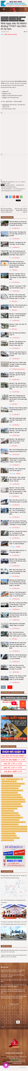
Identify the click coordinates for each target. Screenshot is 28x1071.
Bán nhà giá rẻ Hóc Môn (7, 810)
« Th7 (2, 1027)
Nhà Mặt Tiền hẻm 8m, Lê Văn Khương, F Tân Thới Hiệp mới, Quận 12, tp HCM (18, 430)
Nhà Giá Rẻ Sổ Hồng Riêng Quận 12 (8, 186)
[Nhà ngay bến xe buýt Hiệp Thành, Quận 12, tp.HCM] (5, 625)
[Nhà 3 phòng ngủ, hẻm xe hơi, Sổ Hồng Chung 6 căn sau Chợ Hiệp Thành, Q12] (5, 615)
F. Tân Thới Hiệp (13, 18)
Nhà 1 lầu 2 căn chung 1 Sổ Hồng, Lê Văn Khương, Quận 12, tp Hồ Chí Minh (17, 571)
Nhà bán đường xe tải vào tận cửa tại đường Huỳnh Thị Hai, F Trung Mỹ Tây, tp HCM (18, 223)
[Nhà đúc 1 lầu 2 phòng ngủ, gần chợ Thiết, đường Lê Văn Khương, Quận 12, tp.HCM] (5, 296)
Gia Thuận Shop (11, 952)
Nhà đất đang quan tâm (13, 20)
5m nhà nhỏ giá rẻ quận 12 (13, 779)
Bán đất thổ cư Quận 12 (7, 840)
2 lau (3, 779)
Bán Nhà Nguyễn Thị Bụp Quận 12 (10, 824)
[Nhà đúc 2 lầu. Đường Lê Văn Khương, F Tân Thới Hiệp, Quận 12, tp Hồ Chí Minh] (5, 677)
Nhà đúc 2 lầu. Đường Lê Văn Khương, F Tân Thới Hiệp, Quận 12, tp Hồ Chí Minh (17, 677)
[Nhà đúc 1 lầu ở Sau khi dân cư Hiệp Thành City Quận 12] (5, 307)
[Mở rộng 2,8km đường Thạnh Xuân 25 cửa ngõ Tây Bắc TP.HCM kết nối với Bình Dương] (13, 888)
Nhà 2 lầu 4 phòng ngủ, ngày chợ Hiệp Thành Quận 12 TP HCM (17, 420)
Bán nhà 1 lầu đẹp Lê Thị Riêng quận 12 (11, 794)
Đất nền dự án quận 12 (13, 17)
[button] (26, 9)
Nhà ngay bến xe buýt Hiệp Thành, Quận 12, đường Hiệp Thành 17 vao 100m (17, 460)
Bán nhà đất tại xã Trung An (8, 833)
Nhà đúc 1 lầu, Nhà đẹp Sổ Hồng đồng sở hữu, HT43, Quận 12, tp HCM (17, 441)
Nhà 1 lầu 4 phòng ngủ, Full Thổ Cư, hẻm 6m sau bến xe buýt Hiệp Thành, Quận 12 (17, 252)
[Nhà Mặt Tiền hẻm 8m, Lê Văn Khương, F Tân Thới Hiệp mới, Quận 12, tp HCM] (5, 430)
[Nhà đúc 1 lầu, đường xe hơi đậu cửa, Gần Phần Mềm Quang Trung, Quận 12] (5, 343)
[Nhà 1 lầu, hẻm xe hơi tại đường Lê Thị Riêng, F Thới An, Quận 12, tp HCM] (5, 667)
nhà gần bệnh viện (20, 185)
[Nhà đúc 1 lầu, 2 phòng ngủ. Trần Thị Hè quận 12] (5, 470)
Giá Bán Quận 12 (4, 20)
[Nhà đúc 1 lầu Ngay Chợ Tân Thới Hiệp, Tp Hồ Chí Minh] (5, 244)
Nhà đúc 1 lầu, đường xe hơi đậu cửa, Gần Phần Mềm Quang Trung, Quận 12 (17, 343)
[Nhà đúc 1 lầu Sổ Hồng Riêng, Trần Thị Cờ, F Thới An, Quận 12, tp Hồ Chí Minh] (5, 656)
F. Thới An (19, 18)
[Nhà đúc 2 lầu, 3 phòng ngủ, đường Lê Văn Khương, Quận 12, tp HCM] (5, 561)
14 (18, 1016)
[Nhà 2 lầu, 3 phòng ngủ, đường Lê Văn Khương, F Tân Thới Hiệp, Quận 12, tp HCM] (5, 604)
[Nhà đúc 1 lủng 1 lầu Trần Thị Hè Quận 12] (5, 326)
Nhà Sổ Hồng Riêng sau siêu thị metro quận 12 (11, 190)
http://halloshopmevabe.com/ (13, 950)
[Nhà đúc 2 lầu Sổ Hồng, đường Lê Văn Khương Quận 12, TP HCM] (5, 409)
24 (2, 1022)
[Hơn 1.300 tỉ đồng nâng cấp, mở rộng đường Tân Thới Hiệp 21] (13, 911)
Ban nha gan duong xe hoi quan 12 (10, 788)
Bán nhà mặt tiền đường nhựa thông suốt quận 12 (13, 822)
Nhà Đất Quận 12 (4, 17)
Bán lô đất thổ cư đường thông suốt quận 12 (12, 790)
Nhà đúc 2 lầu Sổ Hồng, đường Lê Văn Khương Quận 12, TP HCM (18, 409)
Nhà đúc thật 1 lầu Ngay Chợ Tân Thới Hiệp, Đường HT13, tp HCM (17, 233)
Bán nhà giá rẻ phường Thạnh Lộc (10, 813)
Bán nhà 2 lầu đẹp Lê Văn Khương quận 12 (12, 806)
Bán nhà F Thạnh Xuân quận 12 (9, 808)
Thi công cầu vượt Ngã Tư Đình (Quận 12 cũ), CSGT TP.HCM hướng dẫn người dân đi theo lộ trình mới (14, 923)
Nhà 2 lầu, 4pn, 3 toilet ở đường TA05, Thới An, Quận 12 (21, 210)
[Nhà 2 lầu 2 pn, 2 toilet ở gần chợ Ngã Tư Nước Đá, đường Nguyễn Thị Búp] (5, 364)
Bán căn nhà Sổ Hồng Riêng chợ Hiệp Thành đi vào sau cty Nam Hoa (7, 210)
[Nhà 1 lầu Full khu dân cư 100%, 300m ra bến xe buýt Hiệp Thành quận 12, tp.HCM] (5, 634)
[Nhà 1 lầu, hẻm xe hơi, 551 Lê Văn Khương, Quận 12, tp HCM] (5, 502)
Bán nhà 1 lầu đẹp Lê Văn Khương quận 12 (12, 797)
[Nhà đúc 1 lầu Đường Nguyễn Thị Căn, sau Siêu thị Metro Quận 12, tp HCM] (5, 315)
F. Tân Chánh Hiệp (4, 18)
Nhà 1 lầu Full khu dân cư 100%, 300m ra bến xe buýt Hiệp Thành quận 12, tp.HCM (17, 634)
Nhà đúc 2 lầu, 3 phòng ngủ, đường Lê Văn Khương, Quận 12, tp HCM (17, 560)
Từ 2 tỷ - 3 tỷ (21, 20)
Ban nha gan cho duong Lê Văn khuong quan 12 (13, 783)
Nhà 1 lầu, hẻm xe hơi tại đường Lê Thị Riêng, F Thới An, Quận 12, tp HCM (17, 667)
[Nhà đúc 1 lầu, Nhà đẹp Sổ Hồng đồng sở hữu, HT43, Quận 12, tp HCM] (5, 441)
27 (14, 1022)
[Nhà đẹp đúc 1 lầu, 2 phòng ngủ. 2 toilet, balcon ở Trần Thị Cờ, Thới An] (5, 479)
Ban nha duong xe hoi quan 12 (9, 781)
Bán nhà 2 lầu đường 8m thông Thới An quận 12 (13, 799)
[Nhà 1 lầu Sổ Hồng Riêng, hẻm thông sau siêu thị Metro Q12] (5, 451)
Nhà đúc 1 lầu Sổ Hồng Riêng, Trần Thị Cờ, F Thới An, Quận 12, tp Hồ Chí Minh (18, 656)
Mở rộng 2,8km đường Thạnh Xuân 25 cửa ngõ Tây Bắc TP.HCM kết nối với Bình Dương (14, 877)
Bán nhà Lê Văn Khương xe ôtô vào (10, 819)
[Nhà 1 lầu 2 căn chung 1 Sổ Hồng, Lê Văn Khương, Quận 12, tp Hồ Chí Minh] (5, 571)
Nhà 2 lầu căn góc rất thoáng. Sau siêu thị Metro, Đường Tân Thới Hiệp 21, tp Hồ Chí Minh (18, 522)
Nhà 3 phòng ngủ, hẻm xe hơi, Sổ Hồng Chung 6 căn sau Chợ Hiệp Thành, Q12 (18, 615)
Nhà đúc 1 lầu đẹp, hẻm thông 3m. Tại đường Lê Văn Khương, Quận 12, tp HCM (18, 533)
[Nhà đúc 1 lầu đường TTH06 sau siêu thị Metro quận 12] (5, 288)
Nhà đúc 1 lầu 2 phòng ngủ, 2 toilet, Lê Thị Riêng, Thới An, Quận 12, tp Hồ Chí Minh (17, 594)
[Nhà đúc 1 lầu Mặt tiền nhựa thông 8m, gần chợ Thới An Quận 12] (5, 374)
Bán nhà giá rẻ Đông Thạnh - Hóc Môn (11, 815)
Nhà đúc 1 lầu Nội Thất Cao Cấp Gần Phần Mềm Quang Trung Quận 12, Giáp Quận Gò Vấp (14, 997)
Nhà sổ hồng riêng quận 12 (19, 188)
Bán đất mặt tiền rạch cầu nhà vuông (10, 837)
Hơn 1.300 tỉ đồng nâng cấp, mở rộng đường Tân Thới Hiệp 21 (13, 901)
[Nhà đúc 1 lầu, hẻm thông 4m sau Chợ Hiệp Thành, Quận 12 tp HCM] (5, 354)
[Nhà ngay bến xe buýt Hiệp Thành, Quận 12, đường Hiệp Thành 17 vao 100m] (5, 460)
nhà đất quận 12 (18, 181)
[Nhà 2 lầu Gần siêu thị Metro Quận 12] (5, 334)
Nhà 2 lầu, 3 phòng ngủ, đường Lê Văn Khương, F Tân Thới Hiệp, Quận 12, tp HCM (18, 604)
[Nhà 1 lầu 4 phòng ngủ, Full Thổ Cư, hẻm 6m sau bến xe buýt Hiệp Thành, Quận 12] (5, 253)
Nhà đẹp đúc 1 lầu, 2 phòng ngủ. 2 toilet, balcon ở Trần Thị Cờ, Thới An (17, 479)
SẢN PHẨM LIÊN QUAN (7, 217)
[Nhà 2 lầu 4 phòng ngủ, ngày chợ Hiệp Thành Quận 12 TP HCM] (5, 420)
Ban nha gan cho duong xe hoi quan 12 (11, 785)
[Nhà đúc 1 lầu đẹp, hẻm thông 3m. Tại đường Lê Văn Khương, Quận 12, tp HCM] (5, 533)
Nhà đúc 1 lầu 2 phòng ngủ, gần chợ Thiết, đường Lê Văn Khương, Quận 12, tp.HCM (17, 296)
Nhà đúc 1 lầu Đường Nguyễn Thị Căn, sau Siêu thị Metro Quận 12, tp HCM (17, 315)
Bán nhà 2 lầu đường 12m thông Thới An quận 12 (13, 801)
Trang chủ (3, 13)
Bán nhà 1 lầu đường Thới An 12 (9, 792)
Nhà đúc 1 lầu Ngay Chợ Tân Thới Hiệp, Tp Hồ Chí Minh (14, 980)
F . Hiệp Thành (22, 17)
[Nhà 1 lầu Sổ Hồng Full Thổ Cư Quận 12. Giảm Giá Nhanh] (5, 543)
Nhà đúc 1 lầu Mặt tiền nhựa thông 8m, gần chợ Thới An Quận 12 (17, 374)
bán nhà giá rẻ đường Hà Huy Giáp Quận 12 (12, 817)
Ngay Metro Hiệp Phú (10, 185)
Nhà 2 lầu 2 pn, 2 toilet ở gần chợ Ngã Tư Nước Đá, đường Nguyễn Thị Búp (17, 364)
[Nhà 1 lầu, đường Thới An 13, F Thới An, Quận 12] (5, 552)
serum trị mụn (9, 956)
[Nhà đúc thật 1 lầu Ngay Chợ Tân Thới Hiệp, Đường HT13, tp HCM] (5, 234)
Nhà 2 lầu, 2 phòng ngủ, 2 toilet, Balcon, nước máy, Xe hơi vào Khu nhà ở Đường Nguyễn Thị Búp (13, 991)
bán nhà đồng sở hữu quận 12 (9, 835)
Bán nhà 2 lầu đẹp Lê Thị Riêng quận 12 (11, 803)
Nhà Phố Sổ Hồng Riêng (6, 188)
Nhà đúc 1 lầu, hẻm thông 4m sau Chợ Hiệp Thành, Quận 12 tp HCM (18, 353)
